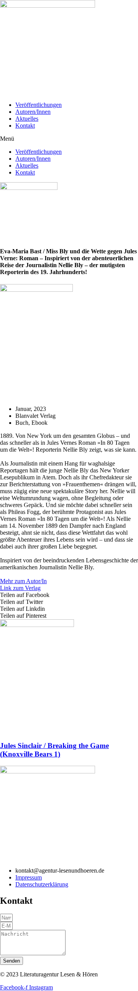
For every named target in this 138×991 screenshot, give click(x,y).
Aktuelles (26, 118)
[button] (69, 138)
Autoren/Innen (33, 111)
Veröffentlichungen (38, 104)
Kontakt (25, 125)
